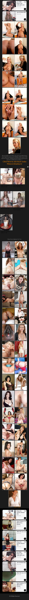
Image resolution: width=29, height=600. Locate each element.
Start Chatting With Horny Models (18, 186)
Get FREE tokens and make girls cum (20, 3)
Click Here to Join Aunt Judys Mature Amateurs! (14, 162)
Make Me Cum (20, 531)
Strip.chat (19, 6)
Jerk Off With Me (21, 12)
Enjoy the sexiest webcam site (5, 186)
